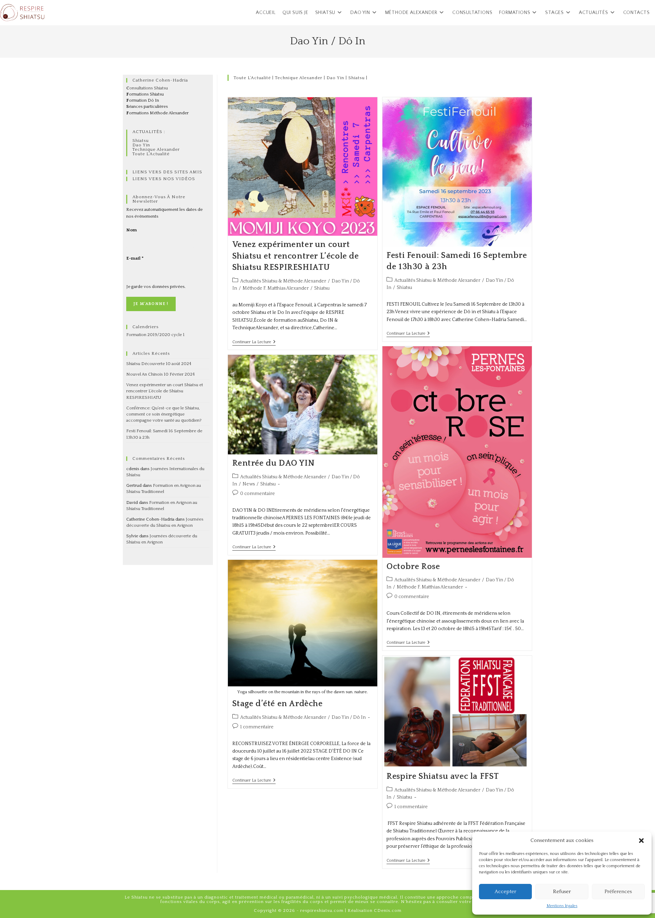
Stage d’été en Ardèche (277, 703)
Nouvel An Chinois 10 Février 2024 (160, 374)
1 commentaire (257, 727)
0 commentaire (411, 596)
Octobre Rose (413, 566)
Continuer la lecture (254, 342)
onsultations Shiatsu (147, 88)
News (249, 484)
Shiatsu (356, 77)
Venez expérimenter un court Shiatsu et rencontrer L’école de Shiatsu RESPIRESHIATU (295, 256)
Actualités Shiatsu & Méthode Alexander (283, 281)
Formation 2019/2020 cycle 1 (155, 334)
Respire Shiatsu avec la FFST (443, 776)
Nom (131, 230)
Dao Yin (335, 77)
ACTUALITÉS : (148, 131)
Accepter (505, 891)
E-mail (135, 258)
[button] (641, 840)
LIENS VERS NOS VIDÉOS (163, 178)
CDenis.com (388, 910)
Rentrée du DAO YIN (273, 463)
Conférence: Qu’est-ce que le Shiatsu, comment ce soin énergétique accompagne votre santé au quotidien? (164, 414)
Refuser (562, 891)
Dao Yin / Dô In (349, 717)
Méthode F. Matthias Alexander (276, 288)
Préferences (618, 891)
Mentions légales (562, 906)
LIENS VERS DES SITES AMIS (167, 172)
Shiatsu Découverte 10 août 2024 (158, 363)
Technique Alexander (298, 77)
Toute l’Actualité (252, 77)
